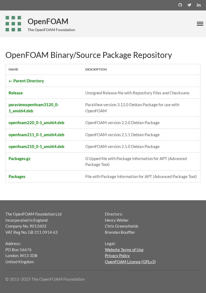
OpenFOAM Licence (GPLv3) (130, 261)
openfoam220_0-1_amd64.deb (36, 122)
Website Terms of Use (124, 249)
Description (96, 69)
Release (16, 92)
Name (13, 69)
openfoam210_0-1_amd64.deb (36, 146)
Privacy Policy (117, 255)
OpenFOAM (48, 21)
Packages (17, 176)
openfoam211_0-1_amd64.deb (36, 134)
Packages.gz (19, 158)
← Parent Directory (26, 80)
